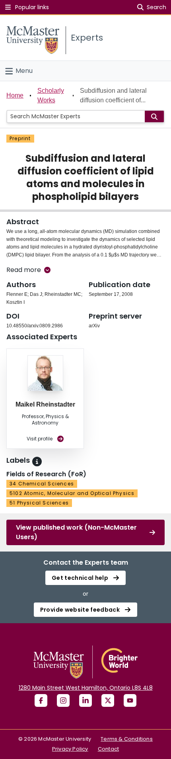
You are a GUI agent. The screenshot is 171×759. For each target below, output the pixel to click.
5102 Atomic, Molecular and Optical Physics (72, 493)
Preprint (20, 138)
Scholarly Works (50, 95)
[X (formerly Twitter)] (107, 700)
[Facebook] (41, 700)
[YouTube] (130, 700)
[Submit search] (154, 116)
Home (14, 95)
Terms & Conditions (127, 739)
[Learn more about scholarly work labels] (37, 461)
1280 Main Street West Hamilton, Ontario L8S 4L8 (86, 688)
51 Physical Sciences (39, 502)
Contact (108, 749)
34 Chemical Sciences (42, 483)
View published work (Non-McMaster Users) (76, 532)
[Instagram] (63, 700)
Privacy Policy (70, 749)
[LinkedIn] (85, 700)
